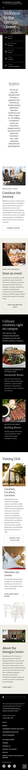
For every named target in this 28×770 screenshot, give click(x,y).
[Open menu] (3, 8)
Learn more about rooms (11, 595)
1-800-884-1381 (7, 718)
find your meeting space (15, 306)
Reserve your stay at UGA (14, 539)
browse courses (13, 228)
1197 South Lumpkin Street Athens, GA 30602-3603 (10, 709)
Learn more (7, 687)
